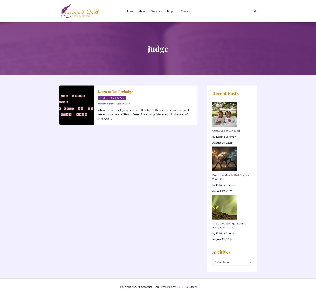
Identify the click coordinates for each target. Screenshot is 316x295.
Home (129, 11)
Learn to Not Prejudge (115, 91)
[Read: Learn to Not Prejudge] (76, 105)
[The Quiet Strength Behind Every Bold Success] (224, 207)
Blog (170, 11)
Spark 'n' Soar (118, 97)
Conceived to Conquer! (226, 131)
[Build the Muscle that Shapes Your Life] (224, 159)
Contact (185, 11)
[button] (174, 11)
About (142, 11)
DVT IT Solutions (187, 287)
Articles (103, 97)
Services (156, 11)
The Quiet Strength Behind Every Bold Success (229, 225)
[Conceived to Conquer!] (224, 114)
